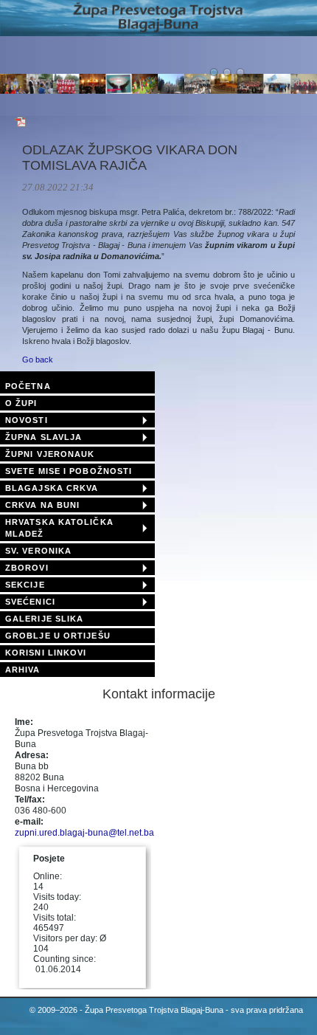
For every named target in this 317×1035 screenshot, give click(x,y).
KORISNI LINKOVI (46, 652)
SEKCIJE (25, 584)
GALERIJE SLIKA (44, 618)
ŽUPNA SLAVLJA (43, 437)
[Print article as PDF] (21, 124)
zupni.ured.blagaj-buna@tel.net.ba (84, 833)
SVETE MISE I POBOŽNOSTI (68, 471)
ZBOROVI (27, 567)
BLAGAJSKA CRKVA (52, 488)
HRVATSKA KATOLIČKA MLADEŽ (59, 528)
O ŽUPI (21, 403)
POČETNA (28, 386)
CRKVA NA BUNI (42, 505)
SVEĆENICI (30, 601)
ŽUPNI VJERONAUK (50, 454)
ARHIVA (23, 669)
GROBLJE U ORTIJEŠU (58, 635)
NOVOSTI (26, 420)
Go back (37, 359)
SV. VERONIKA (38, 550)
